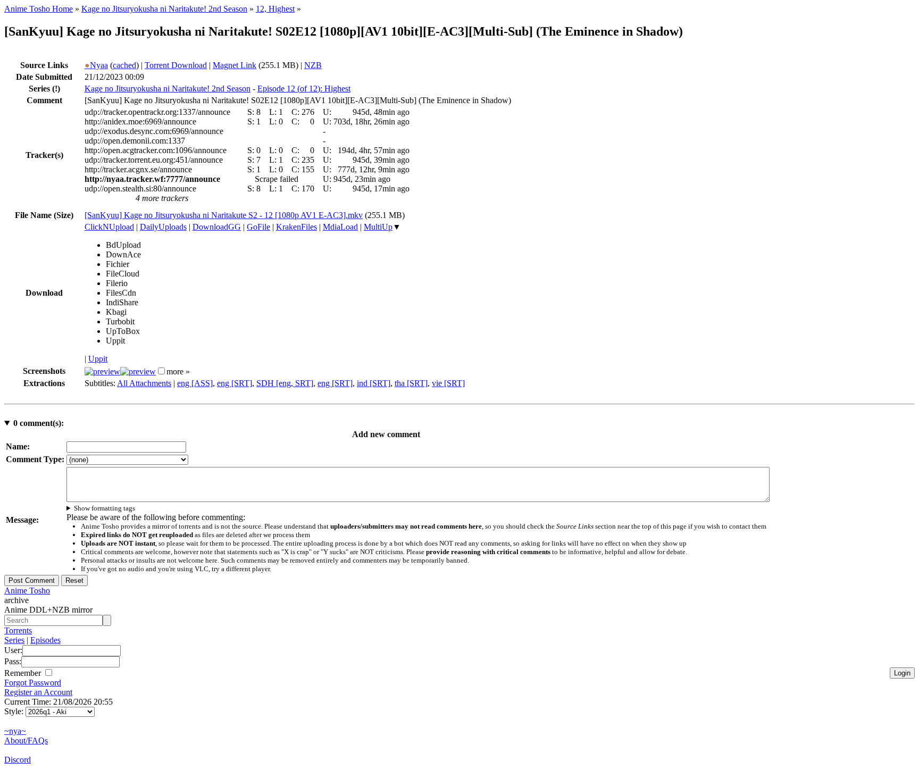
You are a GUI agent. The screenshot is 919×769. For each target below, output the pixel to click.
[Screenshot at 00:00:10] (102, 371)
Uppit (97, 358)
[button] (161, 370)
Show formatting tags (104, 508)
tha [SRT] (411, 383)
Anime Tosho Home (38, 8)
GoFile (258, 226)
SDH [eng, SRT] (284, 383)
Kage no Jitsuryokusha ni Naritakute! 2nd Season (164, 8)
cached (124, 65)
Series (14, 640)
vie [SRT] (448, 383)
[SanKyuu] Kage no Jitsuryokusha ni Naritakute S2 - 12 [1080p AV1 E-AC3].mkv (224, 215)
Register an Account (38, 692)
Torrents (18, 630)
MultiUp (378, 226)
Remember (23, 673)
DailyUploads (163, 226)
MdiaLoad (340, 226)
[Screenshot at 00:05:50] (138, 371)
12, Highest (275, 8)
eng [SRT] (234, 383)
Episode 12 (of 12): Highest (303, 88)
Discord (17, 759)
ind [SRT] (373, 383)
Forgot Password (32, 682)
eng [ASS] (195, 383)
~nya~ (15, 730)
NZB (313, 65)
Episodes (45, 640)
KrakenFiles (296, 226)
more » (178, 371)
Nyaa (96, 65)
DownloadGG (217, 226)
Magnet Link (234, 65)
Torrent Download (176, 65)
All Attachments (144, 383)
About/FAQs (26, 740)
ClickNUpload (109, 226)
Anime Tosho (27, 590)
